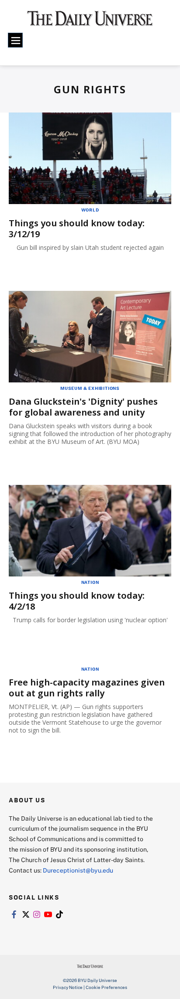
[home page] (90, 22)
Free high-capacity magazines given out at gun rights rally (87, 687)
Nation (90, 582)
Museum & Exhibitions (90, 388)
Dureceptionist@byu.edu (78, 870)
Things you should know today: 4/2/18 (77, 601)
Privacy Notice (68, 987)
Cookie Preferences (106, 987)
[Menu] (15, 40)
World (90, 209)
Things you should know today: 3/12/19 (77, 228)
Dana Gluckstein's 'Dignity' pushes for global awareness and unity (83, 407)
